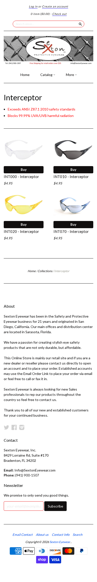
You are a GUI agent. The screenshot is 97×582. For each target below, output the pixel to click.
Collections (45, 271)
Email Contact (22, 534)
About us (42, 534)
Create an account (55, 6)
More (70, 75)
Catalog (46, 75)
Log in (33, 6)
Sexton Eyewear (59, 542)
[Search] (80, 23)
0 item (40, 13)
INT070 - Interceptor (71, 231)
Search (77, 534)
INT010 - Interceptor (71, 176)
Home (25, 75)
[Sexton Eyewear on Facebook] (14, 427)
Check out (59, 13)
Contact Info (60, 534)
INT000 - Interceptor (21, 176)
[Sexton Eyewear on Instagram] (22, 427)
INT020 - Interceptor (21, 231)
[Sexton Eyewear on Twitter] (6, 427)
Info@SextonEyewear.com (34, 470)
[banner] (48, 50)
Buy (24, 170)
